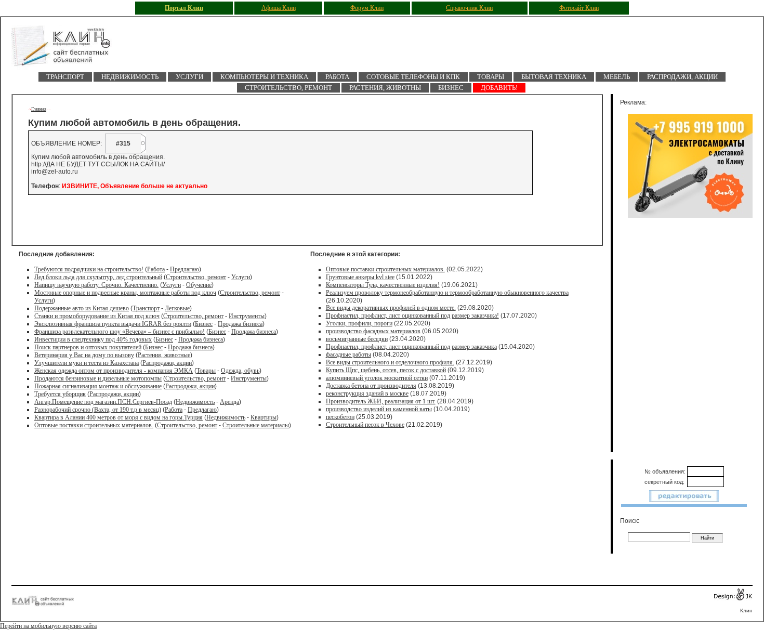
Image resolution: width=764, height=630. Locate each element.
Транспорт (65, 77)
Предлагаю (184, 269)
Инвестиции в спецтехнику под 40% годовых (93, 339)
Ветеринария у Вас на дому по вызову (84, 355)
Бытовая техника (553, 77)
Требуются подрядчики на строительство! (88, 269)
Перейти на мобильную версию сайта (48, 625)
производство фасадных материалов (373, 331)
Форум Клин (367, 7)
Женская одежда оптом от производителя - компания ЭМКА (113, 370)
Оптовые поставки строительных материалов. (93, 425)
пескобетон (340, 417)
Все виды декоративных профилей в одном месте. (391, 307)
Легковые (177, 308)
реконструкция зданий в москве (367, 393)
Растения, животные (164, 355)
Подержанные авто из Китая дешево (81, 308)
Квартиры (263, 417)
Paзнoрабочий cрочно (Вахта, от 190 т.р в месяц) (97, 409)
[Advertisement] (151, 219)
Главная (38, 109)
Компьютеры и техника (264, 77)
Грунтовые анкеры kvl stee (360, 277)
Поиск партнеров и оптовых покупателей (87, 347)
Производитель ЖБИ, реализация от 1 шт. (381, 401)
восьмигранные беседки (357, 339)
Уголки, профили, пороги (359, 323)
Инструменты (247, 316)
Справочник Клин (469, 7)
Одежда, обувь (240, 370)
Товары (490, 77)
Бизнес (451, 87)
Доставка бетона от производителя (371, 385)
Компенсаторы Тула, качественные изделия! (383, 284)
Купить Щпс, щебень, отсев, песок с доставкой (386, 370)
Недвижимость (130, 77)
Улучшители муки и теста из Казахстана (86, 362)
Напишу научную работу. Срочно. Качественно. (96, 284)
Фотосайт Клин (579, 7)
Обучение (199, 284)
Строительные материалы (255, 425)
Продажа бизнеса (240, 323)
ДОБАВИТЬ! (499, 87)
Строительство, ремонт (288, 87)
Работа (337, 77)
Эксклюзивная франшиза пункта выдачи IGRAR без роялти (112, 323)
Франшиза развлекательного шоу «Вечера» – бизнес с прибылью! (119, 331)
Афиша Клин (278, 7)
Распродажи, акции (682, 77)
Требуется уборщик (60, 394)
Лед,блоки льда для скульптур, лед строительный (98, 277)
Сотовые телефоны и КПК (413, 77)
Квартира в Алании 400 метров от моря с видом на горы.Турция (118, 417)
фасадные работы (348, 354)
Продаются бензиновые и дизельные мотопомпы (98, 378)
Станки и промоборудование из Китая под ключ (97, 316)
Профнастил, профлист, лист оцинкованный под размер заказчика (411, 346)
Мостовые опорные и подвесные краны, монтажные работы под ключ (125, 292)
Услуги (189, 77)
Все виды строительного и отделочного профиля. (390, 362)
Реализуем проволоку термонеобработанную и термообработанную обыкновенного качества (447, 292)
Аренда (229, 401)
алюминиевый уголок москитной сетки (377, 378)
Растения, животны (385, 87)
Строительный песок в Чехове (365, 424)
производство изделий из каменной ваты (379, 409)
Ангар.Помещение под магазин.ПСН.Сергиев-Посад (103, 401)
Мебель (616, 77)
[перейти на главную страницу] (68, 48)
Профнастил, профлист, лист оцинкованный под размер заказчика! (412, 315)
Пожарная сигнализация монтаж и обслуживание (98, 386)
